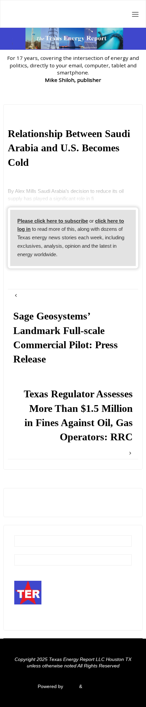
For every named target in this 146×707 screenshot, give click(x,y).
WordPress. (96, 686)
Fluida (70, 686)
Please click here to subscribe (52, 221)
